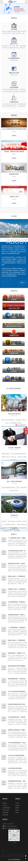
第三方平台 (4, 805)
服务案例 (17, 807)
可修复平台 (17, 805)
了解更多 (22, 282)
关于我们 (17, 803)
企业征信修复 (5, 812)
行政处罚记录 (5, 814)
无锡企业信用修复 (6, 856)
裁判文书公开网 (5, 810)
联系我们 (17, 812)
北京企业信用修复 (17, 854)
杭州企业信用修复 (8, 855)
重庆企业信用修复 (21, 856)
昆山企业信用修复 (10, 854)
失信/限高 (4, 803)
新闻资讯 (17, 810)
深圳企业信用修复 (15, 855)
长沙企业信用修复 (14, 856)
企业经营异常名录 (6, 807)
